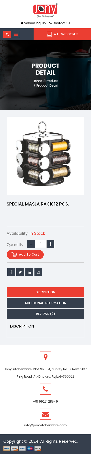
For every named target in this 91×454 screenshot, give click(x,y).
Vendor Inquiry (34, 23)
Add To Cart (28, 254)
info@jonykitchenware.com (45, 425)
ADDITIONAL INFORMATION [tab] (45, 303)
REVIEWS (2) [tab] (45, 314)
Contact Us (61, 23)
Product (52, 81)
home (37, 81)
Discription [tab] (45, 292)
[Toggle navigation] (16, 34)
